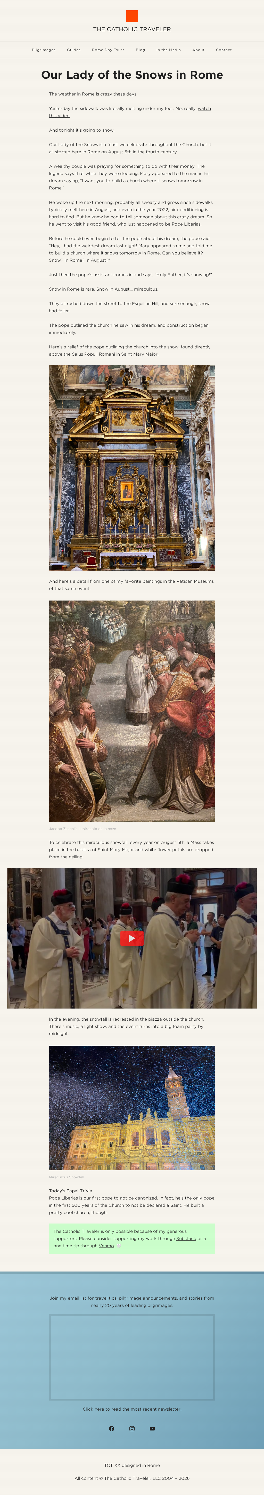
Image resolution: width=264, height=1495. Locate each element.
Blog (140, 50)
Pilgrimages (44, 50)
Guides (74, 50)
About (198, 50)
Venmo (106, 1245)
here (99, 1409)
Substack (186, 1238)
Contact (224, 50)
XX (117, 1465)
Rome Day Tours (108, 50)
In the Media (168, 50)
